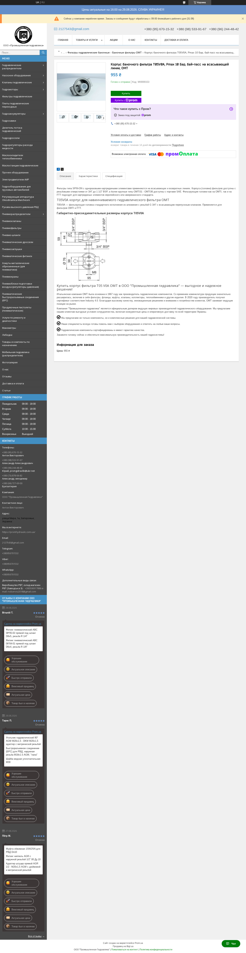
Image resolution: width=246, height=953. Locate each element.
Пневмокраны (10, 276)
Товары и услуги (87, 39)
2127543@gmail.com (13, 542)
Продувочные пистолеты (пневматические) (16, 309)
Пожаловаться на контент (124, 949)
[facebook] (58, 170)
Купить (126, 93)
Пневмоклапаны (11, 221)
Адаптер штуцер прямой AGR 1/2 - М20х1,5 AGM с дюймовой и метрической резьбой (23, 866)
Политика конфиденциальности (156, 949)
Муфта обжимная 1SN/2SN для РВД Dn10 (23, 850)
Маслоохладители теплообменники (12, 157)
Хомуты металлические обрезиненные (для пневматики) (15, 266)
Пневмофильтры (11, 228)
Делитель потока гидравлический (12, 129)
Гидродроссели (11, 138)
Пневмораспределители (16, 214)
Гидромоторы (10, 89)
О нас (5, 369)
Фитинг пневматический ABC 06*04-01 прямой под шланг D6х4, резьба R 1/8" (21, 643)
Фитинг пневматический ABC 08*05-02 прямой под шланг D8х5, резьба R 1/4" (21, 633)
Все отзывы (35, 936)
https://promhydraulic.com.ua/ (18, 532)
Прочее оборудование (15, 172)
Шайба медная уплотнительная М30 (23, 760)
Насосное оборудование (16, 75)
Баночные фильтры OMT (127, 52)
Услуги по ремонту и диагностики (13, 319)
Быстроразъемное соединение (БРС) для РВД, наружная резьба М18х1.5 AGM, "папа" (22, 751)
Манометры (9, 327)
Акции (114, 39)
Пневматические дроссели (17, 242)
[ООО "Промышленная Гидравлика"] (23, 35)
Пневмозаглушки (12, 249)
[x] (62, 170)
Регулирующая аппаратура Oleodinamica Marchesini (18, 198)
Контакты (151, 39)
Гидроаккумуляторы (14, 113)
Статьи (6, 390)
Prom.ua (139, 943)
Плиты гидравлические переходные (15, 105)
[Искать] (43, 52)
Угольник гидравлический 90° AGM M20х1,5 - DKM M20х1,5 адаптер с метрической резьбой (23, 740)
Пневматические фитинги (17, 256)
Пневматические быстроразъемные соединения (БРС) (20, 297)
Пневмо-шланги (11, 235)
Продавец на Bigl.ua (123, 946)
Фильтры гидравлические (17, 96)
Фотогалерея (9, 362)
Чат (233, 943)
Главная (63, 39)
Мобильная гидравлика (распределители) (15, 354)
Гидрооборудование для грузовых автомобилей (16, 188)
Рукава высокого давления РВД (20, 207)
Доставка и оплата (13, 383)
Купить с (120, 100)
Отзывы (7, 376)
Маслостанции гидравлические (20, 165)
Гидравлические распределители (11, 66)
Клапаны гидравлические (17, 82)
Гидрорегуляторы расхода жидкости (17, 146)
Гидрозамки (9, 120)
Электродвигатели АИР (15, 179)
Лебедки (7, 334)
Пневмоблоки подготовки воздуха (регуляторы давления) (20, 285)
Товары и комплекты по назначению (16, 343)
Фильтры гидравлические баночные (89, 52)
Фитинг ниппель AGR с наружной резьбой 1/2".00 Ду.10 (23, 858)
